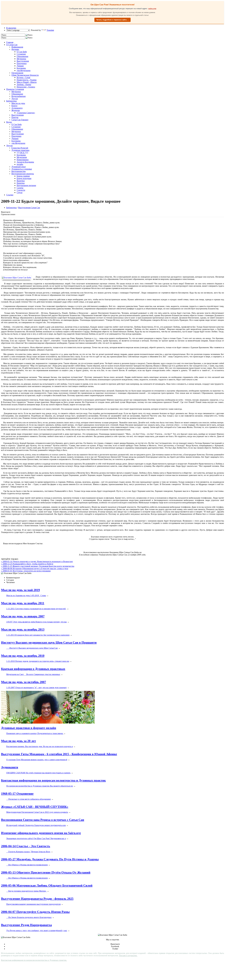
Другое (14, 99)
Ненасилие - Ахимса (26, 87)
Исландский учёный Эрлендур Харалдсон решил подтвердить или (36, 825)
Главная (9, 42)
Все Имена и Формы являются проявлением (27, 865)
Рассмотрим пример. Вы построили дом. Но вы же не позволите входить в (39, 746)
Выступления (23, 61)
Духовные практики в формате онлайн (28, 728)
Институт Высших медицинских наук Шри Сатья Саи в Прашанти (49, 642)
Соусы (19, 192)
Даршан (20, 66)
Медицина (21, 59)
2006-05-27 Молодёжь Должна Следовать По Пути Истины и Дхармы (50, 859)
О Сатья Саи (11, 45)
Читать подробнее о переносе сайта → (112, 20)
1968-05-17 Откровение (17, 793)
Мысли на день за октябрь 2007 (23, 682)
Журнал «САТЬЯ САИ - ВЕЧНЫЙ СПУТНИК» (34, 806)
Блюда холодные (24, 178)
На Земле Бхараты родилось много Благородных (29, 917)
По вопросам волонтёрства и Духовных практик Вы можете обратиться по (39, 786)
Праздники (22, 63)
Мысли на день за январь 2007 (23, 616)
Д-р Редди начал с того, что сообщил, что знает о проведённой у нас (36, 930)
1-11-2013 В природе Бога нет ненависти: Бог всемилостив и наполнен (38, 635)
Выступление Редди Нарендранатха (26, 925)
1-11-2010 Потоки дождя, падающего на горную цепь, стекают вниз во (37, 661)
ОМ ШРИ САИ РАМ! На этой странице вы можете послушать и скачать (38, 773)
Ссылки (9, 195)
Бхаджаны (21, 68)
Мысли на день (18, 103)
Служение (21, 54)
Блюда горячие (23, 176)
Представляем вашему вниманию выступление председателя (33, 904)
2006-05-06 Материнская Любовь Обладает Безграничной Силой (46, 885)
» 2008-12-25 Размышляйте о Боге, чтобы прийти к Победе (27, 564)
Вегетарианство (18, 171)
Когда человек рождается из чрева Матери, (26, 891)
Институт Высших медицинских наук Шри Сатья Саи (32, 648)
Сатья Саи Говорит (19, 120)
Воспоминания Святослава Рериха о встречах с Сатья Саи (42, 819)
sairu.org (152, 8)
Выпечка (21, 181)
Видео (9, 122)
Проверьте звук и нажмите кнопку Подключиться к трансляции (34, 733)
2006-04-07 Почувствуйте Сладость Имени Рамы (35, 911)
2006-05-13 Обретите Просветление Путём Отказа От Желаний (45, 872)
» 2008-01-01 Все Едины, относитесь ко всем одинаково (26, 571)
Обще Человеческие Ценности (25, 75)
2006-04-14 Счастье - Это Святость (25, 846)
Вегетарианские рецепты (22, 174)
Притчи (14, 117)
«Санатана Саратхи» (26, 113)
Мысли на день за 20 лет (18, 741)
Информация (17, 47)
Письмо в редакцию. (128, 955)
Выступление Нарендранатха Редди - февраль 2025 (37, 898)
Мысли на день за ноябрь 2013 (22, 629)
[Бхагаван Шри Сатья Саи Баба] (17, 278)
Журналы (15, 110)
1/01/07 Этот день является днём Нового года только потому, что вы (36, 622)
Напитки (21, 183)
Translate (50, 30)
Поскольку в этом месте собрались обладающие (28, 799)
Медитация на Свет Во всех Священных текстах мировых (33, 674)
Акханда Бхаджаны (25, 162)
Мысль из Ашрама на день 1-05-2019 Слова (26, 595)
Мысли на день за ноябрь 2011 (22, 603)
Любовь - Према (24, 84)
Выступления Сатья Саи (29, 207)
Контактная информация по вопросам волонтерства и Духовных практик (53, 780)
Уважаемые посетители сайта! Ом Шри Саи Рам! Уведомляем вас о (36, 838)
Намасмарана (23, 160)
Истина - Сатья (23, 77)
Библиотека (11, 101)
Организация (17, 73)
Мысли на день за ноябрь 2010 (22, 655)
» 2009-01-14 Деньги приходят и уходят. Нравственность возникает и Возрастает (37, 561)
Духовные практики (20, 150)
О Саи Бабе (22, 52)
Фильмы (15, 49)
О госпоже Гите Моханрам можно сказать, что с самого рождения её (36, 759)
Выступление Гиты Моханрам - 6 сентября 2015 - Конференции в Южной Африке (59, 754)
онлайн (20, 164)
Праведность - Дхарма (26, 80)
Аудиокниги (17, 108)
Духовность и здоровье (21, 169)
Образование (22, 56)
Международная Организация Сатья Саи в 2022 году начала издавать (37, 812)
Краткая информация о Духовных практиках (33, 669)
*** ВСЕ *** (22, 152)
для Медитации (23, 70)
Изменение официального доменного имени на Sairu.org (41, 833)
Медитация (22, 157)
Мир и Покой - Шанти (27, 82)
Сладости (21, 190)
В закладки (11, 28)
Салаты (20, 188)
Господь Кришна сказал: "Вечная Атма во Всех (28, 852)
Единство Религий (19, 148)
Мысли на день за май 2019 (20, 590)
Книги (14, 106)
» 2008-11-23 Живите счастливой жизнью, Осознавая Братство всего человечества (37, 566)
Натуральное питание (26, 185)
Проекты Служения (15, 89)
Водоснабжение (18, 96)
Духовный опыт (18, 167)
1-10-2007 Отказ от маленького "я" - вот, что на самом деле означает (36, 687)
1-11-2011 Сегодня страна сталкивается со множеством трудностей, (36, 609)
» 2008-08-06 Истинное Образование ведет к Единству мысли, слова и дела (34, 568)
